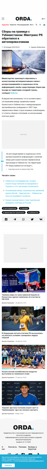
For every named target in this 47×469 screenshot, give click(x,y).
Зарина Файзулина (38, 47)
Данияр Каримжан (8, 303)
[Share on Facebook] (6, 219)
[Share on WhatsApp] (23, 219)
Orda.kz (14, 93)
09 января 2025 (10, 47)
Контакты (12, 447)
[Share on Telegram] (14, 219)
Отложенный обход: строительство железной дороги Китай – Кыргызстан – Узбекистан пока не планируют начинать (24, 193)
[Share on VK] (41, 219)
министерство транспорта (14, 212)
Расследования (23, 25)
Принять (8, 465)
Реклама (22, 447)
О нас (3, 448)
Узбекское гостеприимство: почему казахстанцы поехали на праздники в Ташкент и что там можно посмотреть (21, 184)
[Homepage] (24, 19)
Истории (33, 25)
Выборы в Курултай (32, 448)
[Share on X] (32, 219)
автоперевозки (10, 208)
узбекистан (34, 212)
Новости (13, 25)
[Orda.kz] (23, 431)
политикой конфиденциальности (31, 461)
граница (25, 208)
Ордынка (5, 25)
